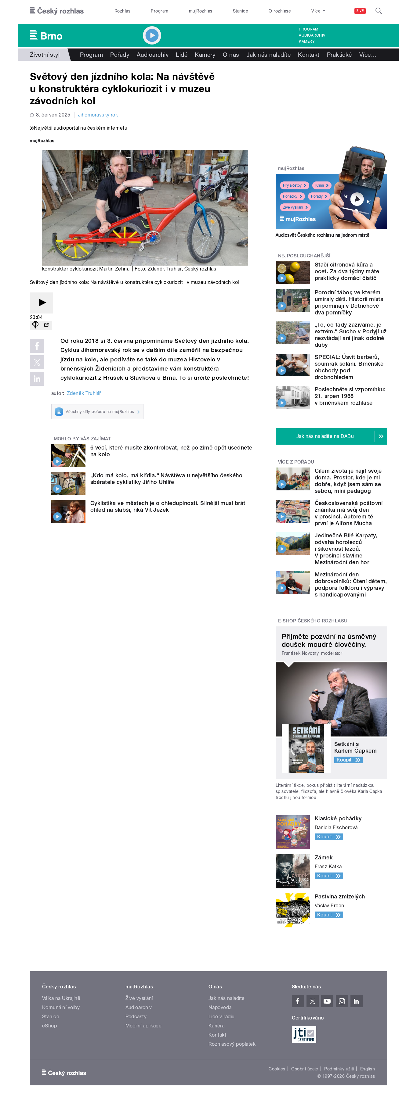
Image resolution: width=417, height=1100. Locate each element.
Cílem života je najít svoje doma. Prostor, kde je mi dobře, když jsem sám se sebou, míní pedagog (348, 481)
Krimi (319, 185)
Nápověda (220, 1007)
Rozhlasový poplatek (232, 1044)
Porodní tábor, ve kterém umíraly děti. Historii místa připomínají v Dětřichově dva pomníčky (349, 302)
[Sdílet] (46, 325)
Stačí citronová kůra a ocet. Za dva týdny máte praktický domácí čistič (347, 271)
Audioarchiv (312, 35)
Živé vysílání (293, 207)
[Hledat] (379, 11)
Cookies (277, 1068)
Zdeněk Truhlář (165, 269)
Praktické (339, 54)
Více (368, 54)
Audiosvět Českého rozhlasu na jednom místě (322, 235)
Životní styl (45, 54)
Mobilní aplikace (143, 1026)
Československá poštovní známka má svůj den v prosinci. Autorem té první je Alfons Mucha (349, 513)
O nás (231, 54)
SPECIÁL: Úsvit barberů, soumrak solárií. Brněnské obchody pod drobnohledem (349, 367)
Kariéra (216, 1026)
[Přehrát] (41, 303)
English (367, 1068)
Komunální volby (61, 1007)
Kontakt (308, 54)
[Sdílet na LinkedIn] (37, 379)
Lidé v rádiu (222, 1016)
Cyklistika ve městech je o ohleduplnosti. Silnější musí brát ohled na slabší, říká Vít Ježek (167, 506)
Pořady (119, 54)
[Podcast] (35, 325)
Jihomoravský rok (98, 115)
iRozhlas (122, 11)
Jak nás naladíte (269, 54)
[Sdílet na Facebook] (37, 346)
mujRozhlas (200, 11)
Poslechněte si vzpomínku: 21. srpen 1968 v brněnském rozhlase (350, 396)
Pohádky (290, 196)
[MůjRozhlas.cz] (42, 141)
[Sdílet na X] (37, 362)
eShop (49, 1026)
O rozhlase (280, 11)
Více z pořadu (296, 462)
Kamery (307, 41)
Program (159, 11)
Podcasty (136, 1016)
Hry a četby (292, 185)
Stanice (240, 11)
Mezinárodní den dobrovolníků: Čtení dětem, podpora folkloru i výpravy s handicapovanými (351, 584)
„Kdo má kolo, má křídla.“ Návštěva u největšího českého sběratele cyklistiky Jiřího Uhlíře (166, 478)
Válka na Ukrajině (61, 998)
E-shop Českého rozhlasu (313, 621)
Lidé (181, 54)
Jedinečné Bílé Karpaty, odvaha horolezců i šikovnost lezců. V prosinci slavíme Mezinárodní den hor (346, 548)
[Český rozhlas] (57, 11)
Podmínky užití (339, 1068)
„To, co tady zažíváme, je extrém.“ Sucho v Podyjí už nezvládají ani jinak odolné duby (350, 334)
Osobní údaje (304, 1068)
